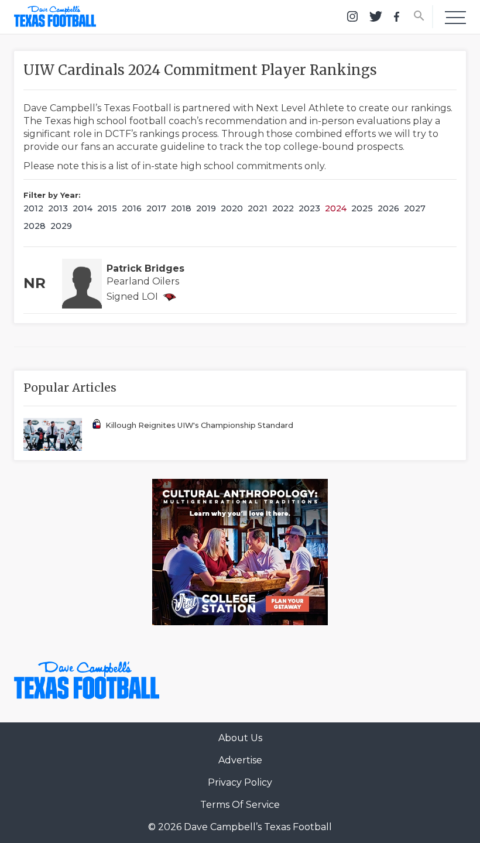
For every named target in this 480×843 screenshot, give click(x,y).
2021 (258, 208)
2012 (33, 208)
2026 (388, 208)
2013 (58, 208)
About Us (240, 737)
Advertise (240, 760)
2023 (309, 208)
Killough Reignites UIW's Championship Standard (199, 425)
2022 (283, 208)
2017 (156, 208)
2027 (415, 208)
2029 (61, 226)
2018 (181, 208)
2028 (34, 226)
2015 (107, 208)
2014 (82, 208)
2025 (362, 208)
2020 (232, 208)
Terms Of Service (240, 804)
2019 (206, 208)
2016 (132, 208)
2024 (336, 208)
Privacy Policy (240, 782)
